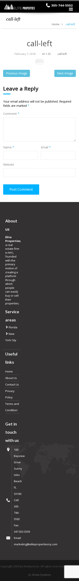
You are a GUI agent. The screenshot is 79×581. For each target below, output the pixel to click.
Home (55, 24)
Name (8, 147)
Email (46, 147)
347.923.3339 (22, 531)
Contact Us (12, 384)
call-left (62, 54)
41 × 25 (46, 54)
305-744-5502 (62, 5)
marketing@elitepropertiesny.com (35, 544)
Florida (12, 327)
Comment (11, 114)
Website (8, 164)
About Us (11, 378)
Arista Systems (41, 575)
